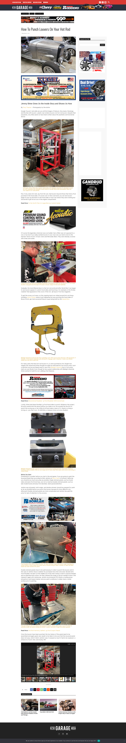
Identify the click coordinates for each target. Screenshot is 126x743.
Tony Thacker (27, 107)
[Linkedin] (44, 689)
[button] (108, 2)
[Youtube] (105, 2)
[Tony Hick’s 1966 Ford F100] (48, 705)
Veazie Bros (65, 299)
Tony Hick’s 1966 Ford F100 (47, 712)
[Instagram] (103, 2)
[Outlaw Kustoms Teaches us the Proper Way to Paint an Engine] (67, 705)
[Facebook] (100, 2)
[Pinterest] (38, 689)
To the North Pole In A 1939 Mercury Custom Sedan (44, 203)
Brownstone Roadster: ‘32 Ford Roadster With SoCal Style (46, 401)
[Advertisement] (92, 118)
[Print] (55, 689)
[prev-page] (22, 718)
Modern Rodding (25, 13)
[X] (34, 689)
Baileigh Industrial (56, 367)
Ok (98, 740)
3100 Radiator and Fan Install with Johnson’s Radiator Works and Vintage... (29, 713)
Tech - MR (32, 13)
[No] (124, 741)
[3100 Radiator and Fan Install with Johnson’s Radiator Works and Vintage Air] (29, 705)
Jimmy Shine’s (31, 297)
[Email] (51, 689)
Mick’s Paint (55, 478)
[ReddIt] (48, 689)
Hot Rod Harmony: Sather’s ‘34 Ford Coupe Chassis (44, 630)
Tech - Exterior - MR (39, 13)
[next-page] (24, 718)
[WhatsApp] (41, 689)
